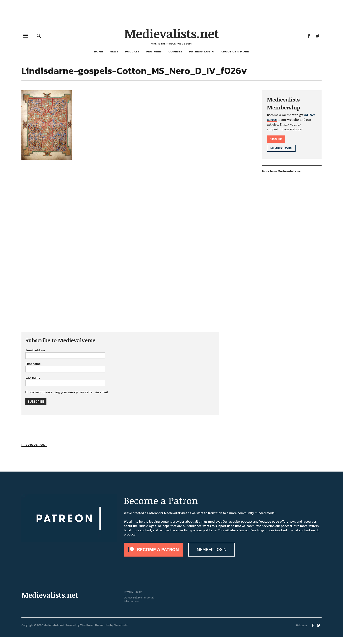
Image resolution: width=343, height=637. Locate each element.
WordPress (86, 625)
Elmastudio (121, 625)
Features (154, 51)
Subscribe (36, 401)
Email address (35, 350)
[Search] (39, 36)
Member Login (281, 148)
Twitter (317, 36)
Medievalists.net (171, 33)
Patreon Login (201, 51)
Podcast (132, 51)
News (114, 51)
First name (33, 364)
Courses (175, 51)
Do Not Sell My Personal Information (139, 599)
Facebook (308, 36)
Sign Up (276, 139)
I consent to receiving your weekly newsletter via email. (68, 392)
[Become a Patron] (153, 555)
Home (98, 51)
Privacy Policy (133, 592)
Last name (32, 377)
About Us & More (235, 51)
